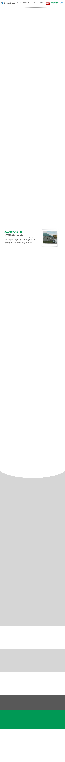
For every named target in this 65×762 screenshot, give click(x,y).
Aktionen (30, 4)
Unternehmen (26, 2)
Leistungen (33, 2)
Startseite (19, 2)
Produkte (41, 2)
